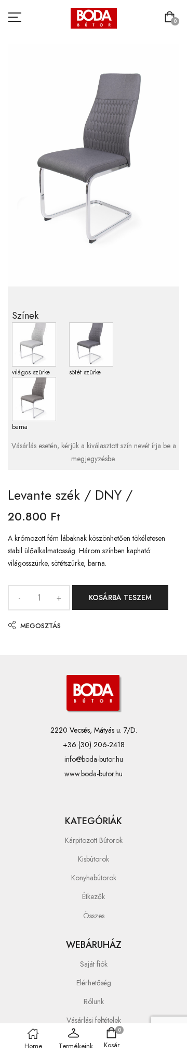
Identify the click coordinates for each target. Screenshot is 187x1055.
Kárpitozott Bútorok (94, 840)
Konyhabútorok (93, 877)
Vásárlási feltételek (93, 1020)
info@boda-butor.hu (93, 759)
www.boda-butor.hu (93, 774)
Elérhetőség (93, 983)
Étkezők (93, 896)
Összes (93, 915)
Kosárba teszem (120, 597)
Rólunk (94, 1001)
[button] (171, 17)
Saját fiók (94, 964)
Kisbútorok (93, 859)
